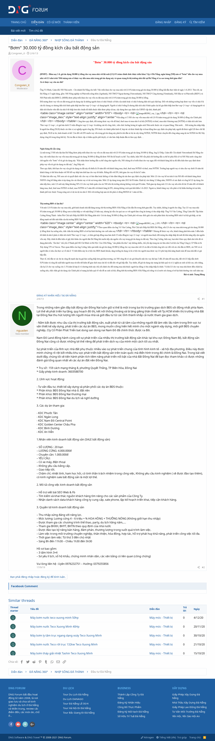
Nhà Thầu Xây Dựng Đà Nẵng (189, 702)
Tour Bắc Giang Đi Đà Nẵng (79, 712)
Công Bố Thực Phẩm (129, 707)
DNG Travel (33, 737)
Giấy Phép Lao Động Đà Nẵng (189, 707)
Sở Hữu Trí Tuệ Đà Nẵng (131, 716)
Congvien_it (18, 53)
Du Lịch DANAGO (73, 699)
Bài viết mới (18, 30)
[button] (36, 24)
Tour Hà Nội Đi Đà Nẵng (77, 708)
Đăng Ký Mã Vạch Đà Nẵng (133, 711)
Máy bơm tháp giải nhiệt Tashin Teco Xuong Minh (61, 653)
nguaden (22, 330)
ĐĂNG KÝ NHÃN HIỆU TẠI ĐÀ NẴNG (56, 295)
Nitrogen (148, 737)
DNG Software (16, 737)
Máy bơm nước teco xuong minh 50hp (54, 617)
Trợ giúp (182, 737)
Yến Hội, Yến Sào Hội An (186, 716)
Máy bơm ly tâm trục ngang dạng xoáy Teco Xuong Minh (66, 635)
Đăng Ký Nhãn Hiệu (129, 702)
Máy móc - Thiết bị (161, 617)
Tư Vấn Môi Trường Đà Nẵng (188, 711)
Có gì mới (53, 22)
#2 (203, 567)
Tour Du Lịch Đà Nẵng (75, 694)
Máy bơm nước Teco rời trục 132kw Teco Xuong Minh (64, 644)
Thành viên (71, 22)
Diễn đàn (37, 22)
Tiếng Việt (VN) (167, 737)
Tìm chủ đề (36, 30)
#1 (203, 298)
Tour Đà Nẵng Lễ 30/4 (76, 703)
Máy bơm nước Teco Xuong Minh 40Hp (54, 626)
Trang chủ (18, 22)
